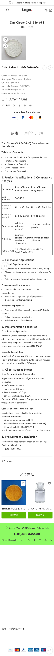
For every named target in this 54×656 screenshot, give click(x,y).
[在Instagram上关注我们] (51, 540)
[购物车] (50, 10)
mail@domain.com (13, 540)
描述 (14, 133)
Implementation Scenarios (16, 164)
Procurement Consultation (16, 171)
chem (30, 26)
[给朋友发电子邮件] (30, 105)
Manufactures (8, 577)
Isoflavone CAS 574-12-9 (14, 508)
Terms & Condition (10, 567)
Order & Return (34, 577)
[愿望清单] (5, 39)
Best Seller (6, 572)
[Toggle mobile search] (7, 10)
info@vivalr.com (15, 445)
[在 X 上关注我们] (29, 540)
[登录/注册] (46, 10)
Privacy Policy (8, 562)
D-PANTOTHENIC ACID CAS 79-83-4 (40, 508)
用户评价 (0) (33, 133)
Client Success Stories (15, 167)
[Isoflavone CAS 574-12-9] (14, 492)
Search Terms (33, 572)
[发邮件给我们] (40, 540)
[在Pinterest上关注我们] (45, 540)
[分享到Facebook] (19, 105)
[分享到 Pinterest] (25, 105)
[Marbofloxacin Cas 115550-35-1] (44, 67)
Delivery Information (36, 557)
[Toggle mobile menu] (3, 10)
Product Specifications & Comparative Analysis (26, 157)
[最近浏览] (49, 650)
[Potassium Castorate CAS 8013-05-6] (50, 67)
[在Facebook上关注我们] (34, 540)
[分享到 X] (14, 105)
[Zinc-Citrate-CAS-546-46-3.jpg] (14, 48)
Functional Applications (15, 160)
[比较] (5, 45)
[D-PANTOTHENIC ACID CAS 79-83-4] (40, 492)
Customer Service (9, 557)
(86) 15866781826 (13, 448)
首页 (23, 26)
